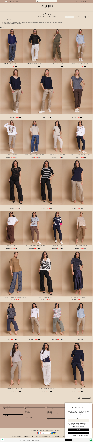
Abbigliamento (26, 10)
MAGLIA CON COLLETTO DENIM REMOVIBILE (34, 154)
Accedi (77, 1)
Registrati (26, 415)
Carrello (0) (85, 1)
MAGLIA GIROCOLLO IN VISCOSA (57, 154)
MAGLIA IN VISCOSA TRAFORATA (58, 63)
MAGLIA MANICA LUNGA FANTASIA (11, 154)
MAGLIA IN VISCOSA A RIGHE (80, 245)
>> (89, 16)
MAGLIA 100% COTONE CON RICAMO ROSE (34, 337)
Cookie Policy (49, 411)
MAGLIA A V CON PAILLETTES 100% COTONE (80, 154)
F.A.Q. (26, 416)
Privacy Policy (49, 412)
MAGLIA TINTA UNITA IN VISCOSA (77, 206)
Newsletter (15, 1)
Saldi (47, 10)
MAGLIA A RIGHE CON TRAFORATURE (46, 206)
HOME (39, 17)
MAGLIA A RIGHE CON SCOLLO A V (46, 297)
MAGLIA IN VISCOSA (11, 245)
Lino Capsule (37, 10)
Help (10, 1)
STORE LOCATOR (67, 10)
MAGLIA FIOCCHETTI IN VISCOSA (58, 337)
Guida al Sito (27, 408)
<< (78, 16)
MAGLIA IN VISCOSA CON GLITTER (11, 63)
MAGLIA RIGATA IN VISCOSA (57, 245)
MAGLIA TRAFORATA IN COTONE (16, 206)
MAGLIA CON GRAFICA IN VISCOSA (46, 388)
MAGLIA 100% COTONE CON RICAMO (80, 63)
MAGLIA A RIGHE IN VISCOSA (80, 337)
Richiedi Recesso (50, 410)
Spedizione (27, 410)
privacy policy (80, 426)
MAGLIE (54, 17)
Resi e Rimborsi (28, 412)
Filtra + (1, 27)
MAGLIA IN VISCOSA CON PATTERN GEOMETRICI (34, 245)
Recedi (71, 1)
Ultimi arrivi (55, 10)
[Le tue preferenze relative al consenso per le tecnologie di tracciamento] (2, 439)
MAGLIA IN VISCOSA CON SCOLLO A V (15, 388)
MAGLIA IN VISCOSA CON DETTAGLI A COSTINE (15, 297)
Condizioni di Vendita (51, 408)
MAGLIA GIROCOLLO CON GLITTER (34, 63)
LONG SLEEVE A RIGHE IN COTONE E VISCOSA (12, 337)
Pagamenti (27, 411)
